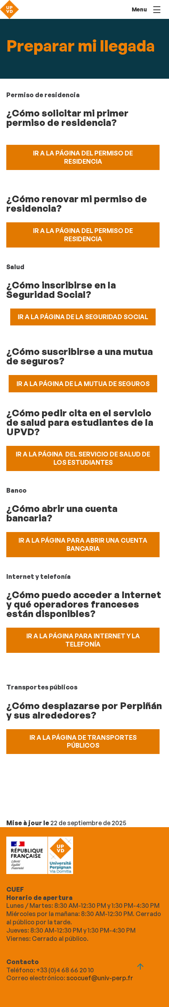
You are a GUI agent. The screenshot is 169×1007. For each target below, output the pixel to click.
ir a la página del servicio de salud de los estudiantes (83, 458)
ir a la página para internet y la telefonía (83, 640)
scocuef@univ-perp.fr (99, 978)
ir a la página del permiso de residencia (83, 157)
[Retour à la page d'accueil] (9, 9)
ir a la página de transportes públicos (83, 742)
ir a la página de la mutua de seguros (83, 384)
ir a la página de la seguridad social (83, 317)
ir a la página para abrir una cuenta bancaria (82, 544)
